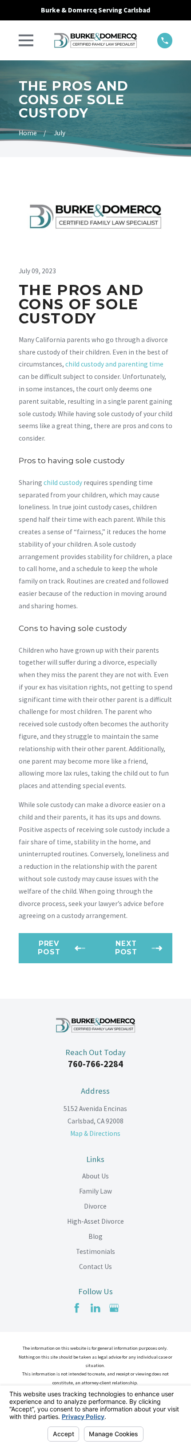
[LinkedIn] (95, 1308)
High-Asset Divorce (95, 1221)
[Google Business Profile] (114, 1308)
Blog (95, 1236)
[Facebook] (77, 1308)
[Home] (95, 40)
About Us (95, 1176)
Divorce (95, 1206)
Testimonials (95, 1251)
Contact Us (95, 1266)
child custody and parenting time (114, 364)
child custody (63, 482)
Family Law (95, 1191)
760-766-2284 (95, 1064)
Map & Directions (95, 1133)
